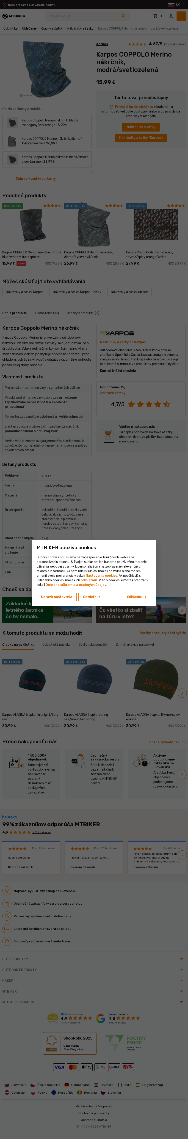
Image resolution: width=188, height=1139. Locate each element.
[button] (89, 580)
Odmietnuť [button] (91, 597)
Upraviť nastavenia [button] (56, 597)
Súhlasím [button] (137, 597)
